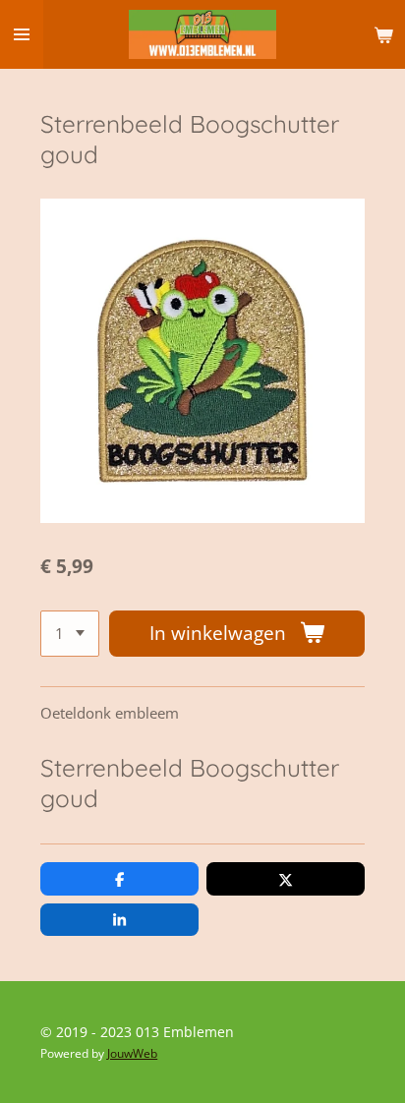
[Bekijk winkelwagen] (383, 34)
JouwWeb (132, 1053)
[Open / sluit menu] (21, 34)
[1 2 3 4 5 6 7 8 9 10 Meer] (69, 633)
